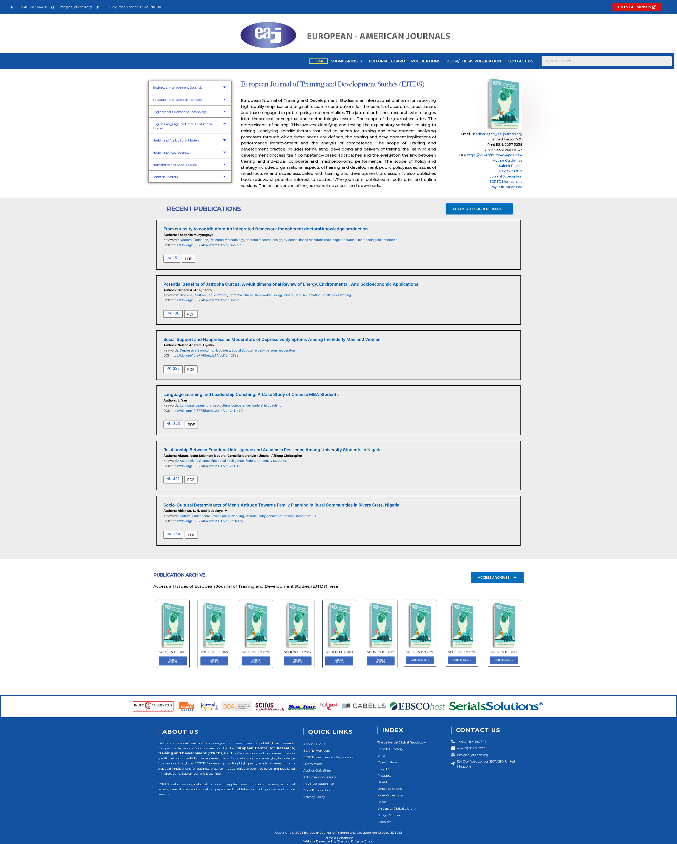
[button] (190, 87)
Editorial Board (387, 61)
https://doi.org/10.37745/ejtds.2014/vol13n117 (205, 300)
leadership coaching (266, 405)
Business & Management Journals (177, 87)
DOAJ (382, 782)
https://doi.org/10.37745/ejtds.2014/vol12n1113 (205, 466)
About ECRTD (314, 744)
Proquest (384, 775)
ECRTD (383, 769)
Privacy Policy (314, 797)
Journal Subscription (506, 176)
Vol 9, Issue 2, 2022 (461, 652)
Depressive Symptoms (196, 350)
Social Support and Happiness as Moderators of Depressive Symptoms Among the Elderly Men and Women (272, 339)
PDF (188, 259)
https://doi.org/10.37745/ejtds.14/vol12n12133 (205, 355)
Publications (425, 61)
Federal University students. (266, 461)
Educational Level (205, 516)
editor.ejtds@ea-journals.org (499, 134)
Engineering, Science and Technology (180, 112)
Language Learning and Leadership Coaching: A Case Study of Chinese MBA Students (251, 394)
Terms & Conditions (338, 838)
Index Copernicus (390, 795)
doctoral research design (264, 240)
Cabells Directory (390, 749)
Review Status (510, 171)
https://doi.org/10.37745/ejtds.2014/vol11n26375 (207, 521)
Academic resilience (195, 461)
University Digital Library (396, 808)
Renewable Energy (269, 295)
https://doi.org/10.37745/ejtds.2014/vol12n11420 (207, 411)
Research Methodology (227, 240)
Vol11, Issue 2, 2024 (256, 652)
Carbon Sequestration (211, 295)
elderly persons (266, 350)
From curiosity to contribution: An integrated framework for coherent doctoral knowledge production (265, 228)
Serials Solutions (389, 789)
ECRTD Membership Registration (328, 757)
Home (318, 61)
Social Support (242, 350)
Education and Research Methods (177, 100)
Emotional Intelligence (227, 461)
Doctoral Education (194, 240)
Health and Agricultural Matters (176, 140)
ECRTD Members (316, 750)
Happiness (222, 350)
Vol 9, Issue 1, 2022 (504, 652)
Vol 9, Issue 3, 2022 (419, 652)
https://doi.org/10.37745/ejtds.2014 (494, 155)
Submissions (344, 61)
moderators (287, 350)
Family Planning (232, 516)
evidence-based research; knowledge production (320, 240)
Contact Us (520, 61)
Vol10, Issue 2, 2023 (339, 652)
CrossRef (384, 822)
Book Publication (316, 790)
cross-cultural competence (230, 405)
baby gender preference (276, 516)
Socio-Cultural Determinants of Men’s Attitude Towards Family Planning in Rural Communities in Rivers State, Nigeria (281, 505)
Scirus (381, 802)
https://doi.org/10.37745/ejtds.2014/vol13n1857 (206, 245)
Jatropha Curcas (241, 295)
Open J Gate (387, 762)
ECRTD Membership (506, 182)
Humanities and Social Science (175, 165)
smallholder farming (336, 295)
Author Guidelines (507, 160)
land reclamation (308, 295)
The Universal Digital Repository (401, 742)
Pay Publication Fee (506, 187)
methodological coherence (377, 240)
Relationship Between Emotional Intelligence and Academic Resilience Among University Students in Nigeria (272, 449)
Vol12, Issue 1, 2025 (214, 652)
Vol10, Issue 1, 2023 (380, 652)
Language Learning (194, 405)
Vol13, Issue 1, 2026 (172, 652)
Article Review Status (319, 777)
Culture (185, 516)
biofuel (289, 295)
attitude (251, 516)
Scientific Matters (165, 177)
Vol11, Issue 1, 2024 (297, 652)
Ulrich (381, 756)
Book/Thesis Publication (474, 61)
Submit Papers (510, 166)
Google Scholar (388, 815)
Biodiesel (186, 295)
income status (305, 516)
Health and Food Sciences (171, 152)
